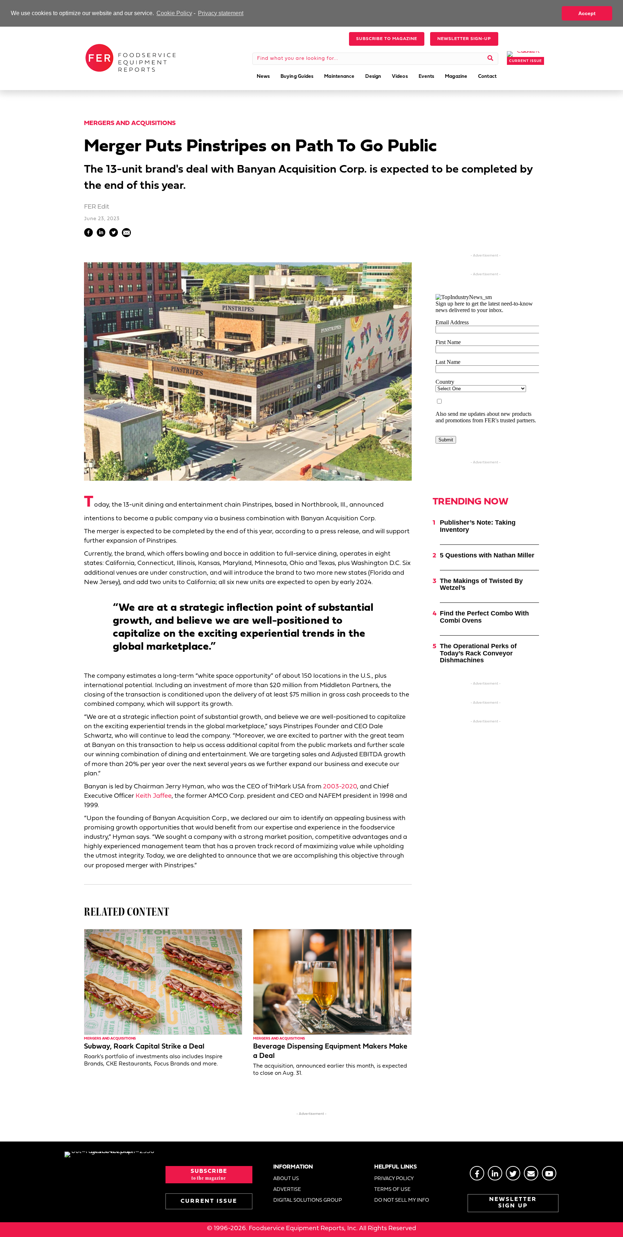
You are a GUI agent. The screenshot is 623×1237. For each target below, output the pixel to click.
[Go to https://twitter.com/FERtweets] (513, 1173)
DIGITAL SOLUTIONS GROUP (307, 1200)
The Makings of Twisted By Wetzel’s (481, 584)
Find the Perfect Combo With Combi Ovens (484, 617)
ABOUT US (286, 1179)
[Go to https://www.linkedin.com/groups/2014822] (495, 1173)
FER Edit (96, 207)
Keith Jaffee (154, 796)
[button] (386, 39)
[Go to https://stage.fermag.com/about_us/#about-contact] (531, 1173)
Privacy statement (220, 13)
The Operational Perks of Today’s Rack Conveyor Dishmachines (478, 653)
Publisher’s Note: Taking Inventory (478, 526)
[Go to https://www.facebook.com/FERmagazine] (477, 1173)
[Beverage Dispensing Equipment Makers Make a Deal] (332, 981)
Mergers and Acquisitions (130, 123)
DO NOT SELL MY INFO (401, 1200)
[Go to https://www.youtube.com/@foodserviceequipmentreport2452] (549, 1173)
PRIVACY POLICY (394, 1179)
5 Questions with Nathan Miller (487, 555)
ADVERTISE (287, 1189)
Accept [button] (587, 13)
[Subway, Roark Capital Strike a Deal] (163, 981)
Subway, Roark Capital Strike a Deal (144, 1046)
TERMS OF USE (392, 1189)
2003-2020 (340, 786)
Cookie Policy (174, 13)
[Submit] (490, 58)
